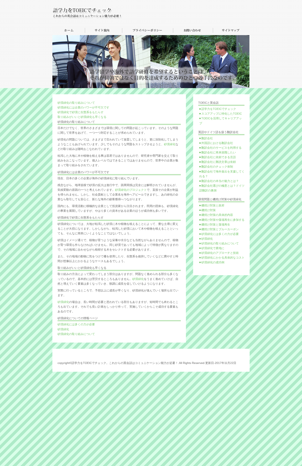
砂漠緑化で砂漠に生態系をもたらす (81, 112)
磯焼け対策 (208, 210)
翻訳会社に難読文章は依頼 (218, 161)
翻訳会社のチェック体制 (217, 166)
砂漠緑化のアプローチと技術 (220, 252)
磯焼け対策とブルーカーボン (220, 229)
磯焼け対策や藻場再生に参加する (222, 219)
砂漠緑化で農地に (212, 248)
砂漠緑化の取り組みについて (76, 102)
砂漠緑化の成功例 (212, 262)
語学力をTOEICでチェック (218, 108)
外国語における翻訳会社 (217, 143)
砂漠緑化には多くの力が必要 (76, 324)
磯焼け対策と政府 (212, 205)
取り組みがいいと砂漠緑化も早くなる (82, 117)
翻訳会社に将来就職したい (218, 152)
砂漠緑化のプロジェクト (131, 189)
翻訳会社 (207, 138)
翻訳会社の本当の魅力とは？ (220, 181)
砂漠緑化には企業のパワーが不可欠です (83, 107)
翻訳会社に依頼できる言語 (218, 157)
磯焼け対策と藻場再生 (215, 224)
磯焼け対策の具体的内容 (217, 214)
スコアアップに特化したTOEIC (221, 113)
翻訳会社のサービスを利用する (221, 147)
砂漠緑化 (169, 144)
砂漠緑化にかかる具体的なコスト (222, 257)
